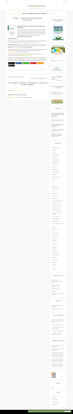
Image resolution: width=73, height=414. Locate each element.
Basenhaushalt (54, 157)
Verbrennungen (55, 259)
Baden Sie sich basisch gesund (57, 120)
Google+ (52, 387)
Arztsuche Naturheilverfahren (56, 309)
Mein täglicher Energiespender (57, 129)
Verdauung (54, 262)
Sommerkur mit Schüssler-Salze (18, 90)
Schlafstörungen (55, 235)
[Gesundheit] (53, 372)
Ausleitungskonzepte (55, 155)
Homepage (12, 13)
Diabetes (53, 167)
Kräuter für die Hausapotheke (57, 200)
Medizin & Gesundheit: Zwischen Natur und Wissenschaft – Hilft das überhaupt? (57, 114)
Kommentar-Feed (55, 402)
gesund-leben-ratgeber (55, 288)
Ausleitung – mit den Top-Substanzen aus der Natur (56, 134)
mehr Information (61, 411)
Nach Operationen (55, 216)
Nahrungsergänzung (55, 218)
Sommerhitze (54, 250)
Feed (60, 108)
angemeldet (14, 97)
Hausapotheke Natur (36, 6)
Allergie (18, 13)
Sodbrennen (54, 247)
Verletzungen (54, 264)
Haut (53, 181)
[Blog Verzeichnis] (53, 373)
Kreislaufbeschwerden (56, 203)
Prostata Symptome (55, 221)
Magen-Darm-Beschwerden (57, 210)
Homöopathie (36, 70)
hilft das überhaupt (55, 188)
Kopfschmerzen (55, 195)
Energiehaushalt (55, 169)
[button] (11, 63)
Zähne (53, 266)
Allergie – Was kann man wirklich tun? (16, 77)
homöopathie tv (54, 291)
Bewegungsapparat (55, 159)
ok (67, 411)
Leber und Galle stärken (56, 207)
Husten (53, 191)
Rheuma (53, 230)
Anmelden (54, 397)
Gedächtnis (54, 174)
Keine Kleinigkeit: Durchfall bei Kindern (38, 78)
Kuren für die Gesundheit (56, 205)
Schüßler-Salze (54, 242)
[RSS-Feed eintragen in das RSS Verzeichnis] (53, 375)
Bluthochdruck (54, 164)
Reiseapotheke (54, 228)
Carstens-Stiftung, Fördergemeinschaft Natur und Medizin (56, 281)
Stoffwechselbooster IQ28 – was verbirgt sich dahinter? (57, 125)
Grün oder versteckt (56, 345)
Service (53, 245)
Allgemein (15, 70)
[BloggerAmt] (53, 377)
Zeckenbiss (54, 269)
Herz (53, 183)
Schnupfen (54, 240)
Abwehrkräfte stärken (56, 147)
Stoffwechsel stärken (56, 254)
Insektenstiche (54, 193)
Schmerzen (54, 238)
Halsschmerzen (55, 179)
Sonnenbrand (54, 252)
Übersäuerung (54, 257)
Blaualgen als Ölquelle (56, 348)
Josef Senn (31, 22)
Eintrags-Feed (54, 399)
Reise (53, 226)
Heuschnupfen (20, 70)
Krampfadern (54, 198)
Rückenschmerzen (55, 233)
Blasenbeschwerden (55, 162)
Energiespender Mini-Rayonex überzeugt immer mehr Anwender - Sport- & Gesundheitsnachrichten (57, 354)
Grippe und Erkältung (56, 176)
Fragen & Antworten (55, 171)
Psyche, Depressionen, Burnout (57, 223)
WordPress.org (55, 404)
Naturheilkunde (43, 70)
